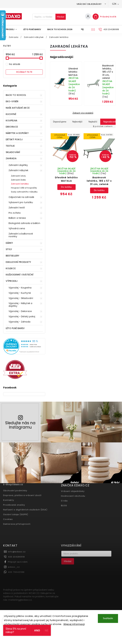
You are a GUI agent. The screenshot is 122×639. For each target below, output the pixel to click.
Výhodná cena (17, 228)
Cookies (8, 519)
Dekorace (12, 126)
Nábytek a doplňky (17, 133)
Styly (9, 249)
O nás (64, 500)
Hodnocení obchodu (73, 496)
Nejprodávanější (110, 122)
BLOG (64, 505)
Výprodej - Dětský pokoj (22, 316)
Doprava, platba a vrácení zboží (22, 495)
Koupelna (11, 120)
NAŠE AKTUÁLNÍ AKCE (18, 107)
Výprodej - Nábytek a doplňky (20, 305)
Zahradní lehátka (20, 183)
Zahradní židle (18, 179)
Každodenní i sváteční (19, 274)
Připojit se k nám (18, 562)
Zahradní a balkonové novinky (21, 235)
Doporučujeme (59, 122)
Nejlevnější (77, 122)
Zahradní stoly (18, 175)
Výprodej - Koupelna (20, 287)
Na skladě (25, 64)
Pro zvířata (14, 212)
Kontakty (8, 500)
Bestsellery (12, 255)
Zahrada (11, 158)
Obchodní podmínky (15, 490)
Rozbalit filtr (24, 72)
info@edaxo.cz (17, 551)
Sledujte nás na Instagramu (20, 425)
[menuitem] (11, 29)
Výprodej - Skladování (21, 298)
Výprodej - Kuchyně (20, 293)
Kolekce (11, 268)
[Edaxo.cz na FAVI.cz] (15, 378)
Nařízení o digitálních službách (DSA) (25, 509)
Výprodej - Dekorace (20, 311)
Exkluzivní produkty (18, 262)
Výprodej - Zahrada (19, 321)
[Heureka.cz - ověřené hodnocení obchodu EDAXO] (24, 353)
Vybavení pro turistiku (21, 202)
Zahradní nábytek (18, 170)
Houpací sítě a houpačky (24, 187)
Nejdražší (92, 122)
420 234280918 (16, 556)
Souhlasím (108, 618)
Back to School (16, 95)
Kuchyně (11, 114)
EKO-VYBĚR (12, 101)
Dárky (9, 243)
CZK (114, 4)
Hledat (60, 16)
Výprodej (11, 281)
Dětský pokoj (14, 139)
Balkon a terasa (17, 218)
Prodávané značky (14, 505)
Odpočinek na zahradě (21, 197)
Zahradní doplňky (18, 165)
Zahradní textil (17, 207)
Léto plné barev (15, 328)
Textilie (10, 145)
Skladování (13, 152)
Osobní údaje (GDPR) (15, 514)
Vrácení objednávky (89, 4)
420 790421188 (16, 572)
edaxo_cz (14, 567)
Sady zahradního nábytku (24, 191)
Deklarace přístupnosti (16, 524)
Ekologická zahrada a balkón (24, 223)
